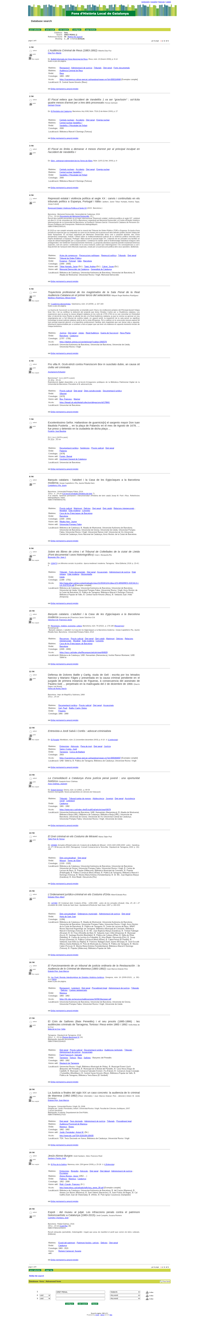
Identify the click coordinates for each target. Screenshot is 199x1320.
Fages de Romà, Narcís (57, 689)
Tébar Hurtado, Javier (69, 266)
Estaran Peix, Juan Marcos (58, 1100)
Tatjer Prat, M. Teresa (56, 839)
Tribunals (98, 68)
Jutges (81, 333)
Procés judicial (66, 391)
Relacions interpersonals (124, 508)
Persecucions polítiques (89, 255)
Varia (54, 979)
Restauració (65, 68)
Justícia (63, 333)
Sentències (85, 448)
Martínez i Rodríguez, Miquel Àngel (62, 298)
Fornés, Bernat (66, 456)
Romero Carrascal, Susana (69, 1251)
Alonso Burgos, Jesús (69, 1176)
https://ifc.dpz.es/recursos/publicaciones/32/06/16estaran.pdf (85, 999)
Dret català (107, 508)
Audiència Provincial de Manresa (73, 1124)
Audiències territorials (113, 1050)
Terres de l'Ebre (74, 861)
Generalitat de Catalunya (101, 269)
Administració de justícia (81, 68)
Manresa (63, 993)
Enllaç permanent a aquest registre (64, 89)
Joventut (109, 798)
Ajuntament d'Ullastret (56, 372)
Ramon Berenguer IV (71, 1037)
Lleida (62, 577)
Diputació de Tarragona (69, 1063)
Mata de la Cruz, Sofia (56, 1029)
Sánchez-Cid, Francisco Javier (60, 620)
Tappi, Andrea (90, 266)
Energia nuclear (103, 120)
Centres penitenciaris (78, 990)
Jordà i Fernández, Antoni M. (72, 1132)
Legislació (70, 801)
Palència (63, 1179)
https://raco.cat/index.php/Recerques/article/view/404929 (84, 652)
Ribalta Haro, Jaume (68, 522)
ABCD (102, 1315)
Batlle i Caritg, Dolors (78, 708)
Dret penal (107, 68)
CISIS (97, 1315)
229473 (54, 563)
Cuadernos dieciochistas (61, 304)
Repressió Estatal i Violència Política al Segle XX (67, 208)
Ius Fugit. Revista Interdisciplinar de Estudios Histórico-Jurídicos (77, 977)
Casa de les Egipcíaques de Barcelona (76, 513)
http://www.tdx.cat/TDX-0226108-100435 (77, 1136)
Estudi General (57, 790)
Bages (71, 1127)
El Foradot (55, 740)
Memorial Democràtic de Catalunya (74, 269)
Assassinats (102, 572)
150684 (54, 845)
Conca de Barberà (77, 752)
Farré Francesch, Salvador (71, 1055)
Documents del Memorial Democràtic (74, 216)
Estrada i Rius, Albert (56, 897)
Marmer (77, 399)
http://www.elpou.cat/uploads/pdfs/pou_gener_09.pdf (82, 1188)
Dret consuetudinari (68, 858)
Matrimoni (78, 508)
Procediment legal (99, 988)
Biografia (74, 1171)
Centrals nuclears (67, 120)
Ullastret (63, 393)
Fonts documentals (122, 68)
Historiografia (86, 574)
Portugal (72, 261)
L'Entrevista (109, 1164)
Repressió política (108, 255)
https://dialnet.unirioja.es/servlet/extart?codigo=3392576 (83, 342)
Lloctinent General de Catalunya (73, 459)
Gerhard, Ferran (54, 105)
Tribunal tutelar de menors (80, 798)
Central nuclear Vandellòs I (71, 123)
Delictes (87, 508)
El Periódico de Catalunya (61, 111)
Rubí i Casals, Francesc (70, 1184)
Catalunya (74, 336)
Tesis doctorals (76, 1121)
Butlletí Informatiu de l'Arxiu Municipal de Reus (69, 59)
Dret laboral (105, 1171)
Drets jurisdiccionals (92, 391)
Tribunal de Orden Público (70, 258)
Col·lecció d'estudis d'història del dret (77, 494)
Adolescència (98, 798)
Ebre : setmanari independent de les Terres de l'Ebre (72, 161)
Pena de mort (86, 746)
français (162, 2)
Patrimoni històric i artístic (88, 1243)
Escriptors (64, 1173)
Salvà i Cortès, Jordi (68, 749)
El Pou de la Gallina (59, 1164)
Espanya (63, 261)
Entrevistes (64, 746)
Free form (166, 1281)
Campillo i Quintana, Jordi (58, 1218)
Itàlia (80, 261)
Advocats (75, 746)
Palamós (63, 451)
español (154, 2)
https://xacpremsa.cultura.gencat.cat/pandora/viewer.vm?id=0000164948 (90, 79)
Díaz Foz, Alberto (54, 53)
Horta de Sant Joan (68, 916)
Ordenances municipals (87, 914)
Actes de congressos (69, 255)
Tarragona (64, 752)
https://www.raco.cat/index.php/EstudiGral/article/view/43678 (85, 809)
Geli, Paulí (62, 708)
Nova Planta (125, 333)
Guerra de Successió (109, 333)
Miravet (63, 861)
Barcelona (87, 261)
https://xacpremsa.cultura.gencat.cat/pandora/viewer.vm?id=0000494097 (90, 758)
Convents (86, 510)
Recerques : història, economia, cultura (66, 626)
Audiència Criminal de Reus (71, 70)
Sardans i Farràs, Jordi (57, 1158)
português (145, 2)
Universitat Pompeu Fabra (71, 524)
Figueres (62, 711)
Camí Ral (63, 1226)
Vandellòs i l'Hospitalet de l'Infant (73, 125)
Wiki (111, 1315)
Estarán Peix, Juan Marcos (58, 971)
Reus (62, 73)
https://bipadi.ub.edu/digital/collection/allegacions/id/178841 (85, 402)
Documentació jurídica (112, 391)
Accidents (80, 120)
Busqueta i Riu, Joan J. (57, 557)
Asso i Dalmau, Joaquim (57, 784)
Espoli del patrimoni (66, 1243)
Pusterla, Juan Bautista (57, 431)
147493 (54, 903)
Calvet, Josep (108, 266)
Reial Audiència (92, 333)
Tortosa (73, 1058)
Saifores (87, 1058)
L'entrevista (112, 740)
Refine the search (75, 37)
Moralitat (63, 510)
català (168, 2)
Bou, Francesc (66, 399)
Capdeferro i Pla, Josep (57, 485)
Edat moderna (74, 510)
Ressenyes (119, 626)
